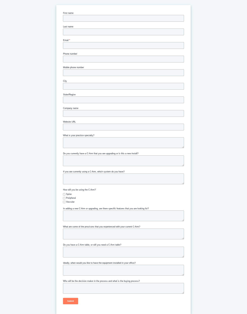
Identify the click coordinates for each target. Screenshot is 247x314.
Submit (70, 301)
